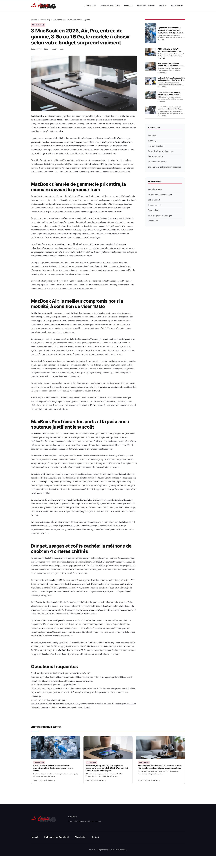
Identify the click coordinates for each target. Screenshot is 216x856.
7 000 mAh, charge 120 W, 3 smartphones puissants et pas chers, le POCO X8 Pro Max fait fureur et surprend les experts (107, 768)
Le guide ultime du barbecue (160, 151)
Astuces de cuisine (110, 5)
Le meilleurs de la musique (160, 194)
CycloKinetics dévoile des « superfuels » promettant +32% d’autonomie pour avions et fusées (53, 768)
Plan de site (80, 837)
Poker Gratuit (154, 199)
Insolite (128, 5)
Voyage (163, 5)
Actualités (90, 5)
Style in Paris (154, 210)
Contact (95, 837)
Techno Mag (45, 20)
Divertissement (154, 204)
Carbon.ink (153, 220)
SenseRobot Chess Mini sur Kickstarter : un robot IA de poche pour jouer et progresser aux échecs (159, 766)
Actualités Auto (155, 189)
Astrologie (177, 5)
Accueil (34, 20)
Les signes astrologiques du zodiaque (164, 166)
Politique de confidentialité (56, 837)
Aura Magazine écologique (160, 215)
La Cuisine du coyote (157, 161)
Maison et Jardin (146, 5)
